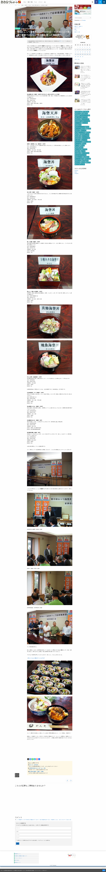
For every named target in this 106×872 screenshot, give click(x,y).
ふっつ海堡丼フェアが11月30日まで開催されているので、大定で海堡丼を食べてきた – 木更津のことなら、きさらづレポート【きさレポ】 (43, 819)
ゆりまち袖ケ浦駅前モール (81, 149)
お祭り (78, 162)
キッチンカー (79, 141)
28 (75, 56)
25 (85, 54)
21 (75, 54)
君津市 (78, 113)
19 (87, 52)
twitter (76, 172)
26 (87, 54)
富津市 (17, 774)
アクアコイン (86, 153)
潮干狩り (78, 160)
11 (85, 49)
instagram (76, 173)
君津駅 (78, 151)
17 (82, 52)
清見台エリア (79, 156)
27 (89, 54)
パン (77, 145)
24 (82, 54)
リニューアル (86, 136)
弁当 (83, 162)
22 (78, 54)
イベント (41, 2)
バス (83, 151)
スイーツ (78, 122)
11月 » (78, 59)
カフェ (83, 130)
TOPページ (61, 41)
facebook (76, 170)
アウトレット (77, 27)
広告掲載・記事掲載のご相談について (21, 855)
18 (85, 52)
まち (45, 2)
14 (75, 52)
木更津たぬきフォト (84, 134)
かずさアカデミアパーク (81, 155)
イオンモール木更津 (80, 128)
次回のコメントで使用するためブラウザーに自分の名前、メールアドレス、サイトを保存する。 (34, 840)
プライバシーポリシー (38, 870)
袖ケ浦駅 (78, 136)
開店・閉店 (30, 2)
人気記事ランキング (80, 132)
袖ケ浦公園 (85, 160)
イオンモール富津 (80, 158)
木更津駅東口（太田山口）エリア (83, 121)
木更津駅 (84, 113)
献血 (82, 145)
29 (78, 56)
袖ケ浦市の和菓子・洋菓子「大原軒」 (36, 771)
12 (87, 49)
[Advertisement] (43, 801)
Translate (84, 20)
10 (82, 49)
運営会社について (18, 862)
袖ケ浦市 (86, 111)
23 (80, 54)
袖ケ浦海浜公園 (79, 147)
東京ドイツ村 (77, 32)
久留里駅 (78, 153)
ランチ (76, 30)
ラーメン (84, 139)
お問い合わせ (17, 860)
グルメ (24, 2)
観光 (75, 29)
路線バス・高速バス (78, 26)
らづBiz (78, 139)
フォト (35, 2)
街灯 (88, 162)
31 (82, 56)
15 (78, 52)
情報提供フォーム (18, 853)
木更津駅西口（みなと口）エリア (83, 115)
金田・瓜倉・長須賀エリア (81, 117)
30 (80, 56)
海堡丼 (17, 776)
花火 (84, 143)
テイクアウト (85, 119)
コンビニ (78, 143)
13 (89, 49)
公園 (78, 130)
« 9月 (76, 59)
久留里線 (86, 156)
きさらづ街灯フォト (80, 164)
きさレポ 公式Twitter (33, 764)
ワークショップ (86, 138)
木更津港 (78, 138)
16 (80, 52)
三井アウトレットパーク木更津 (82, 126)
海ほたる (88, 158)
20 (89, 52)
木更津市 (78, 111)
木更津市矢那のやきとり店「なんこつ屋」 (37, 768)
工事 (88, 132)
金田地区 (78, 124)
